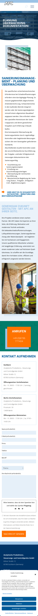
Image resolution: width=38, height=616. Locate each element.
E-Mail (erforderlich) (8, 436)
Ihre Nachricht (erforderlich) (11, 473)
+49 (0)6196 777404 (19, 340)
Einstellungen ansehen (19, 608)
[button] (35, 574)
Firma (4, 443)
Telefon (4, 451)
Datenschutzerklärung (20, 613)
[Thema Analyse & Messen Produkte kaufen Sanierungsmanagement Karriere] (19, 467)
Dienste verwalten (7, 593)
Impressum (30, 613)
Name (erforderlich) (8, 429)
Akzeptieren (19, 599)
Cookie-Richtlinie (9, 613)
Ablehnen (19, 604)
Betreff (4, 458)
